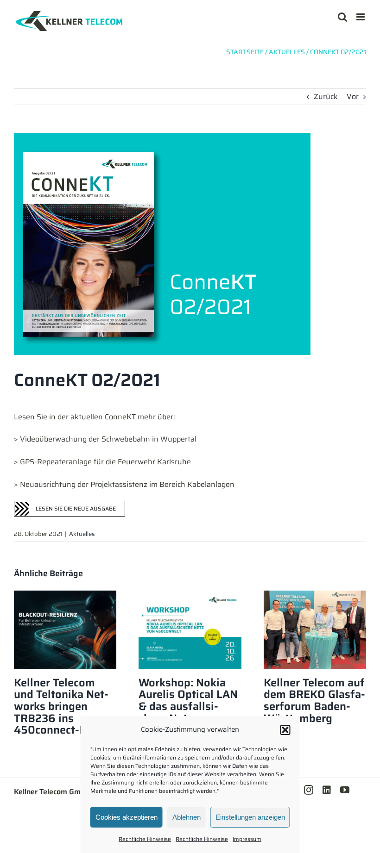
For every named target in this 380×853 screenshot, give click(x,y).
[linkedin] (327, 790)
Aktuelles (82, 534)
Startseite (245, 52)
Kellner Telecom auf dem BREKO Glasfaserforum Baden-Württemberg (314, 700)
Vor (353, 96)
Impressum (247, 838)
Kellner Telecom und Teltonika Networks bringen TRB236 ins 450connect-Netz (61, 706)
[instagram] (308, 790)
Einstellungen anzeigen (250, 817)
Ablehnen (186, 817)
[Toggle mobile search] (342, 17)
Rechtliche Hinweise (145, 838)
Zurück (326, 96)
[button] (285, 730)
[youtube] (344, 790)
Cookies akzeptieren (126, 817)
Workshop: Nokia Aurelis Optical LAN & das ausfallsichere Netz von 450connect (188, 706)
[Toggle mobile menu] (361, 17)
